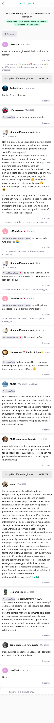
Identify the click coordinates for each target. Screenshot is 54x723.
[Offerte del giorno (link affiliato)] (27, 82)
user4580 (10, 117)
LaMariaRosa (12, 273)
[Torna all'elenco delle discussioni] (3, 3)
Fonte (35, 577)
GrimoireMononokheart (18, 238)
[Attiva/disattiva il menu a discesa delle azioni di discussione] (51, 3)
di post (26, 3)
